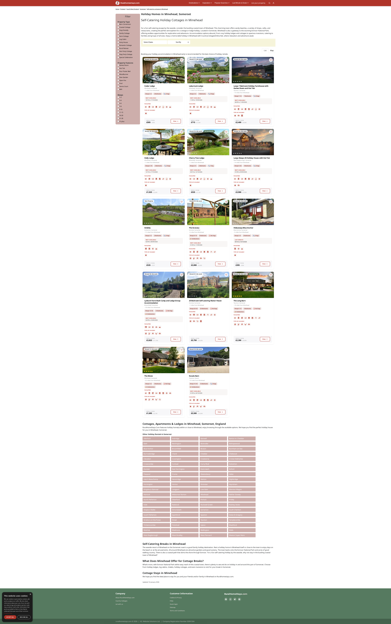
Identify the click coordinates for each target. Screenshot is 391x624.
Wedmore (176, 530)
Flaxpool (147, 474)
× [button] (30, 594)
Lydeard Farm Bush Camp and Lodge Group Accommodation (162, 301)
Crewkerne (205, 459)
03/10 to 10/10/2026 (241, 242)
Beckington (176, 443)
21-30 (121, 118)
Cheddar (204, 454)
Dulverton (233, 464)
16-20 (121, 115)
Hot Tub (122, 68)
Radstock (175, 504)
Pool (120, 83)
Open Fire (122, 80)
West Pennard (206, 535)
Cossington (176, 459)
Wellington (205, 530)
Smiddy (147, 228)
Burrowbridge (149, 454)
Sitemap (172, 607)
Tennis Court (123, 86)
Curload (175, 464)
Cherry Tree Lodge (196, 158)
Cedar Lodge (149, 86)
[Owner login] (273, 3)
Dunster (147, 469)
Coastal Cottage (124, 27)
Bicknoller (204, 443)
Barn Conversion (125, 24)
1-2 (120, 97)
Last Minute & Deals (239, 3)
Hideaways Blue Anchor (243, 228)
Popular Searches (221, 3)
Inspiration (206, 3)
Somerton (204, 510)
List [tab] (265, 50)
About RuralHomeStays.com (125, 598)
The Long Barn (240, 300)
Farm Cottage (124, 36)
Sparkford (176, 515)
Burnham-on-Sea (235, 448)
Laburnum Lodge (196, 86)
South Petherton (150, 515)
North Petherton (150, 499)
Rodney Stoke (234, 504)
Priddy (231, 499)
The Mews (148, 376)
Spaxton (204, 515)
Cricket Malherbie (236, 459)
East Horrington (178, 469)
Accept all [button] (10, 617)
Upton (203, 525)
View (174, 121)
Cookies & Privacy (176, 598)
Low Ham (204, 489)
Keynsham (233, 484)
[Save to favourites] (181, 60)
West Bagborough (151, 535)
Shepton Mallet (149, 510)
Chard (174, 454)
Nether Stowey (235, 494)
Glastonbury (205, 474)
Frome (174, 474)
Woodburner (123, 74)
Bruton (203, 448)
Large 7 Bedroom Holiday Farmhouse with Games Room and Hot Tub (251, 87)
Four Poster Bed (124, 71)
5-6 (120, 103)
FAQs (171, 601)
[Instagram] (230, 599)
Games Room (124, 65)
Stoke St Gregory (235, 515)
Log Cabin (122, 39)
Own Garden (123, 77)
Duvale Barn (194, 376)
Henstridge (176, 479)
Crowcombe (148, 464)
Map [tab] (272, 50)
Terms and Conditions (177, 611)
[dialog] (17, 607)
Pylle (145, 504)
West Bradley (177, 535)
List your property (258, 3)
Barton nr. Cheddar (236, 438)
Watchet (147, 530)
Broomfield (176, 448)
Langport (175, 489)
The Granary (194, 228)
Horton (175, 484)
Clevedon (147, 459)
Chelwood (233, 454)
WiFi (120, 89)
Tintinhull (175, 525)
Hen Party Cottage (125, 51)
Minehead (204, 494)
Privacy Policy (8, 613)
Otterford (176, 499)
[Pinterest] (239, 599)
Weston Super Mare (237, 535)
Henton (203, 479)
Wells (231, 530)
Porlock (203, 499)
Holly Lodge (149, 158)
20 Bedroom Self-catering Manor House (205, 300)
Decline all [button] (24, 617)
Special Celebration (126, 57)
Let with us (119, 604)
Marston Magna (235, 489)
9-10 (120, 109)
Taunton (204, 520)
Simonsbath (176, 510)
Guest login (174, 604)
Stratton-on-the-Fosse (152, 520)
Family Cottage (124, 33)
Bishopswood (234, 443)
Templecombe (234, 520)
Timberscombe (149, 525)
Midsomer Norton (179, 494)
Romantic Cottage (125, 45)
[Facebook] (226, 599)
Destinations (193, 3)
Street (174, 520)
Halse (231, 474)
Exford (231, 469)
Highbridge (233, 479)
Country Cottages (121, 601)
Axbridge (175, 438)
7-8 (120, 106)
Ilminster (204, 484)
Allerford (147, 438)
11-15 (121, 112)
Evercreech (205, 469)
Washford (233, 525)
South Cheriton (235, 510)
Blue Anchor (148, 448)
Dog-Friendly (123, 30)
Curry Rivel (205, 464)
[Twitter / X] (235, 599)
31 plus (121, 121)
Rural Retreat (123, 48)
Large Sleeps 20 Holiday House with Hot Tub (252, 158)
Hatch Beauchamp (151, 479)
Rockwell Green (207, 504)
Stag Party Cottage (125, 54)
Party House (123, 42)
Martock (147, 494)
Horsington (148, 484)
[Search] (269, 3)
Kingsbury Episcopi (151, 489)
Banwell (204, 438)
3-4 (120, 100)
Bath (145, 443)
